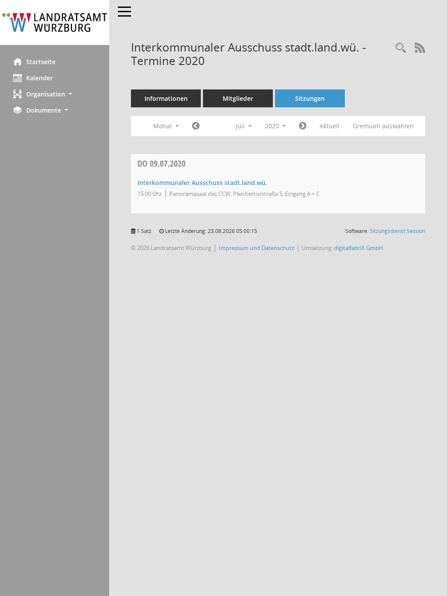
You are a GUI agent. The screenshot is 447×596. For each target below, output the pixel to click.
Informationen (166, 98)
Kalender (39, 78)
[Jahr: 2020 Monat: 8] (302, 126)
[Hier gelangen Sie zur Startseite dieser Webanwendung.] (54, 22)
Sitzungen (310, 98)
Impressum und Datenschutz (256, 248)
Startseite (40, 62)
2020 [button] (273, 126)
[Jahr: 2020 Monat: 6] (196, 126)
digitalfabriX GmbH (358, 248)
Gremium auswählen (383, 126)
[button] (54, 94)
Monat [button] (163, 126)
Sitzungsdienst (397, 231)
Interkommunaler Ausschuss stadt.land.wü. (202, 182)
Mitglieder (238, 98)
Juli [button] (241, 126)
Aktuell (330, 126)
